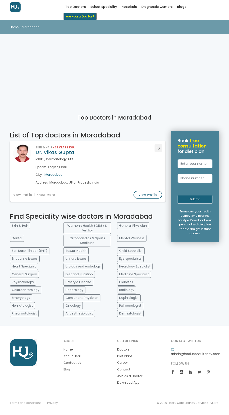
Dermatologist (130, 313)
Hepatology (74, 290)
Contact (123, 369)
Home (14, 27)
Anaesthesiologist (79, 313)
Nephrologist (129, 297)
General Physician (133, 225)
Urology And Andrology (83, 266)
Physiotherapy (23, 282)
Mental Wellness (131, 238)
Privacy (52, 403)
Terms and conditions (25, 403)
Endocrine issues (25, 258)
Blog (67, 369)
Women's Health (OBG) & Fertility (87, 228)
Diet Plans (124, 356)
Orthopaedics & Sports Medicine (87, 240)
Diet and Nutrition (79, 274)
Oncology (73, 305)
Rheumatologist (24, 313)
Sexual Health (76, 250)
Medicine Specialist (134, 274)
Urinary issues (76, 258)
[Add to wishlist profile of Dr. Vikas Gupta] (158, 148)
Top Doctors (75, 7)
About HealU (73, 356)
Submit (195, 199)
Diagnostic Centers (157, 7)
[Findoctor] (23, 352)
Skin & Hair (20, 225)
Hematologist (22, 305)
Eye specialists (130, 258)
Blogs (181, 7)
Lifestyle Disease (78, 282)
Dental (17, 238)
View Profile (22, 195)
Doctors (123, 349)
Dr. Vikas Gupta (55, 152)
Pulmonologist (130, 305)
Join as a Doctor (129, 376)
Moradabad (53, 175)
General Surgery (24, 274)
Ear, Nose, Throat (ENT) (29, 250)
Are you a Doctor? (80, 16)
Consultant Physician (82, 297)
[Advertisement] (114, 67)
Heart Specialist (24, 266)
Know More (46, 195)
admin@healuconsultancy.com (195, 354)
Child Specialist (131, 250)
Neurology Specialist (135, 266)
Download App (128, 383)
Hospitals (129, 7)
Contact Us (72, 363)
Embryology (21, 297)
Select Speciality (103, 7)
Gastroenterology (25, 290)
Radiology (126, 290)
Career (122, 363)
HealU (21, 7)
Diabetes (126, 282)
